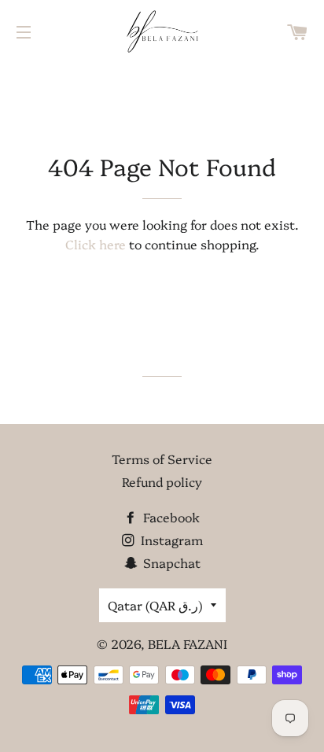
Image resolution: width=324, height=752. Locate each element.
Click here (95, 244)
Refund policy (162, 481)
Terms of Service (162, 458)
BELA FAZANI (187, 643)
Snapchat (170, 562)
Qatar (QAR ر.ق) (155, 605)
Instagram (170, 539)
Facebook (170, 516)
